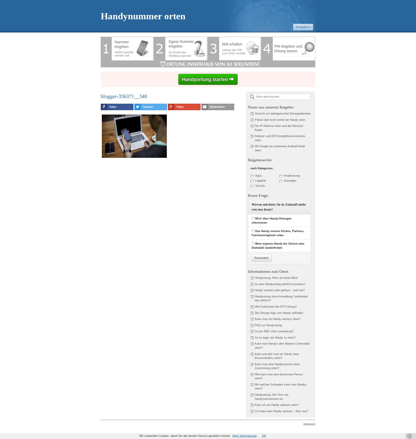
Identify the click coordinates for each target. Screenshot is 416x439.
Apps (258, 175)
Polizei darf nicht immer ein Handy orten (280, 119)
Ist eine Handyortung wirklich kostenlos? (280, 284)
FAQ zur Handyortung (268, 325)
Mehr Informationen (244, 435)
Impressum (309, 424)
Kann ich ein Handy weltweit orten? (277, 405)
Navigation (302, 27)
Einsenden (261, 258)
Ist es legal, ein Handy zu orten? (275, 337)
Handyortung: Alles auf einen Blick (276, 277)
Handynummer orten (143, 16)
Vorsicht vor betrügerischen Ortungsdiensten (282, 113)
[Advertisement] (137, 192)
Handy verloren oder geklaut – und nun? (280, 290)
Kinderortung (292, 175)
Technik (260, 185)
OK (264, 435)
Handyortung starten (205, 79)
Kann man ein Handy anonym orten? (278, 319)
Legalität (260, 180)
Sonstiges (290, 180)
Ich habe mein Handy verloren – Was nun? (281, 411)
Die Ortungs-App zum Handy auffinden (279, 313)
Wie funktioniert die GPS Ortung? (276, 306)
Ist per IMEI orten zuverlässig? (274, 331)
